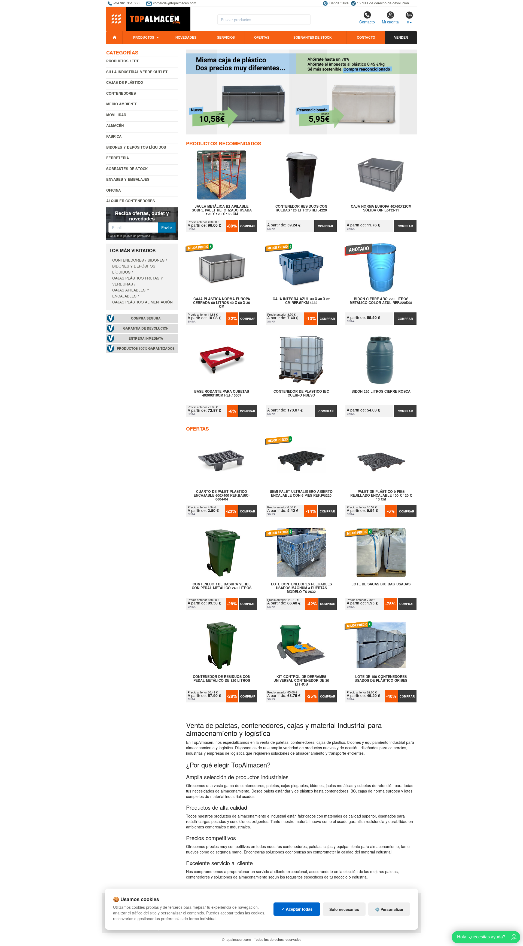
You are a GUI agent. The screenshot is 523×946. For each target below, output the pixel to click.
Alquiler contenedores (130, 200)
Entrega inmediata (146, 338)
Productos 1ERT (122, 60)
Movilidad (116, 114)
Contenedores (121, 93)
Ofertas (261, 37)
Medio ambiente (122, 103)
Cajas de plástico (124, 82)
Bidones (156, 260)
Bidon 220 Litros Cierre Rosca (381, 391)
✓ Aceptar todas (296, 909)
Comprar (248, 226)
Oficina (113, 190)
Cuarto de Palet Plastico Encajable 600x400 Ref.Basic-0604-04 (222, 495)
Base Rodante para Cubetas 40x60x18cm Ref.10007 (221, 393)
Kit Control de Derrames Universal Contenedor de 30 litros (301, 680)
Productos (143, 37)
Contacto (367, 21)
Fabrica (113, 136)
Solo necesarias (344, 909)
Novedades (185, 37)
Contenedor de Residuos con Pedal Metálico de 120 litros (221, 679)
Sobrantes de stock (312, 37)
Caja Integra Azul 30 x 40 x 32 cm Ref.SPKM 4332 (301, 301)
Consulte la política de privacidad (129, 236)
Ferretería (117, 157)
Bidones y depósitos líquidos (136, 147)
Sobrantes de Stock (127, 168)
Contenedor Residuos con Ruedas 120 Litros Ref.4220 (301, 208)
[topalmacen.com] (148, 18)
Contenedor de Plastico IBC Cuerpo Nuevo (301, 393)
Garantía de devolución (146, 328)
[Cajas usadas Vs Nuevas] (301, 92)
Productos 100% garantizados (146, 348)
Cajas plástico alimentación (142, 302)
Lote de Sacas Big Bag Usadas (381, 584)
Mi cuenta (390, 21)
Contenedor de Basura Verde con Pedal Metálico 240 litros (221, 586)
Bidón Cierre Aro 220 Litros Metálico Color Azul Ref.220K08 (381, 301)
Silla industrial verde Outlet (137, 71)
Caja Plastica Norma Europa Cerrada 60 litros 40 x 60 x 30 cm (221, 302)
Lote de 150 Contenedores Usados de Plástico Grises (381, 679)
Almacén (115, 125)
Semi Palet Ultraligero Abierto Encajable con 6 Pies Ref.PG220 (301, 494)
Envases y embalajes (128, 179)
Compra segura (146, 318)
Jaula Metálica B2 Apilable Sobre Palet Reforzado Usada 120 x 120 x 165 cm (222, 210)
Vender (401, 37)
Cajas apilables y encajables (130, 293)
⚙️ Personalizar (389, 909)
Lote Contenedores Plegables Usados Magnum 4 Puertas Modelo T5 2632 (301, 588)
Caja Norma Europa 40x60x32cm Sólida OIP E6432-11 (381, 208)
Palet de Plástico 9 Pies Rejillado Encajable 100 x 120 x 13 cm (381, 495)
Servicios (226, 37)
